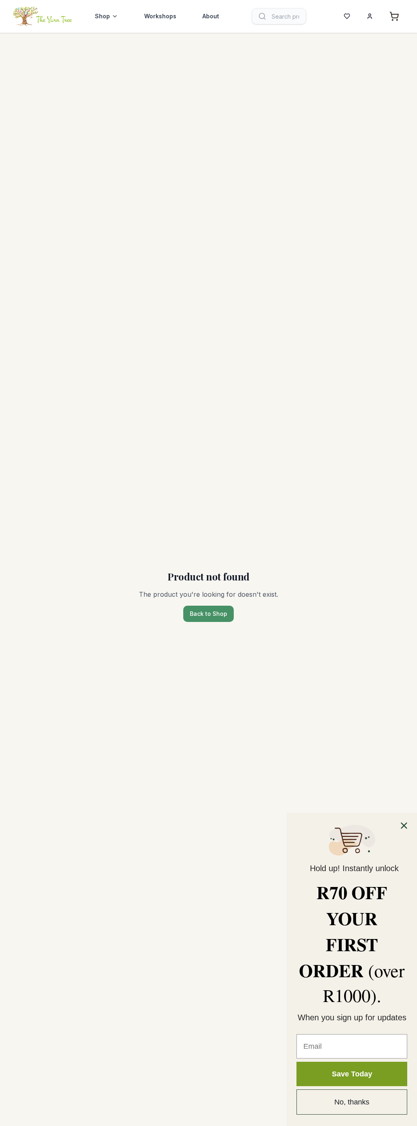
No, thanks (351, 1102)
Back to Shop (208, 613)
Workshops (160, 16)
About (210, 16)
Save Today (352, 1074)
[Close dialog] (403, 825)
